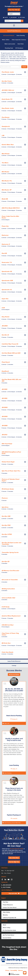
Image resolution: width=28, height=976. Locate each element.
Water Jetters (5, 40)
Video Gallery (6, 912)
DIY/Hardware (19, 48)
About (4, 925)
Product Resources (8, 905)
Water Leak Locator (10, 44)
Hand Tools (21, 44)
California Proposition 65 (9, 918)
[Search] (22, 21)
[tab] (14, 31)
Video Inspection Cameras (19, 40)
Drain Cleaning (21, 35)
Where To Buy (6, 927)
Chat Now (5, 902)
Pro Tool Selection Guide (16, 849)
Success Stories (7, 938)
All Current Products (8, 35)
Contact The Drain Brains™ (10, 907)
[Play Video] (25, 72)
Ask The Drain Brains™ (9, 935)
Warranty (5, 915)
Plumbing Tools (9, 48)
